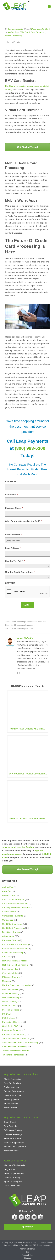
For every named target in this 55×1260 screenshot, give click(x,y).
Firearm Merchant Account (14, 948)
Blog (27, 1252)
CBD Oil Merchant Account (14, 903)
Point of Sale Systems (14, 1091)
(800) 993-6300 (30, 448)
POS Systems (8, 1018)
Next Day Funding (10, 997)
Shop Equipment (11, 1099)
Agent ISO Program (13, 1181)
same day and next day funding (18, 847)
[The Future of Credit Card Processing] (27, 18)
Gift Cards (7, 956)
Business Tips (8, 895)
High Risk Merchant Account (15, 965)
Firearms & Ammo (12, 1138)
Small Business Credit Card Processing (20, 1042)
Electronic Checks (10, 940)
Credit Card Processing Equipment (19, 625)
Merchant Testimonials (14, 1165)
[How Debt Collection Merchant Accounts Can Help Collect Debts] (27, 798)
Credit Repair (10, 1122)
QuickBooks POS (10, 1026)
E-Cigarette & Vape (13, 1130)
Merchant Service (10, 989)
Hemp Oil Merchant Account (15, 961)
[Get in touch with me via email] (18, 673)
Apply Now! (27, 1227)
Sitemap (27, 1258)
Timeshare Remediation (13, 1055)
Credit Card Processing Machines (19, 628)
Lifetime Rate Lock (12, 1095)
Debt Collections (11, 1126)
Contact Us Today (12, 1177)
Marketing (6, 981)
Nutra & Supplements (14, 1142)
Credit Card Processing (13, 928)
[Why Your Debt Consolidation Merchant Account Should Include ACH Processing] (27, 753)
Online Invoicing (11, 1087)
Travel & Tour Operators (15, 1146)
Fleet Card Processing (12, 952)
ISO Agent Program (11, 977)
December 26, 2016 (40, 29)
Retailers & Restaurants (13, 1034)
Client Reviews (9, 912)
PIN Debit (6, 1014)
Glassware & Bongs (13, 1134)
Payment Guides (10, 1006)
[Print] (20, 42)
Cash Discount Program (13, 899)
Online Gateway (9, 1001)
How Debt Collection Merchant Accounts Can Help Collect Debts (28, 819)
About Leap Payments (14, 1173)
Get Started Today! (27, 147)
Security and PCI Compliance (15, 1038)
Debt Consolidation (11, 932)
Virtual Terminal (11, 1103)
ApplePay (6, 891)
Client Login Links (12, 1186)
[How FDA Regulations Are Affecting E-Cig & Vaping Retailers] (27, 708)
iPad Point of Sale (10, 973)
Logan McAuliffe (15, 29)
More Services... (11, 1107)
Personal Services (10, 1010)
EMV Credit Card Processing (33, 32)
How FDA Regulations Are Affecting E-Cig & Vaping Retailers (28, 729)
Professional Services (12, 1022)
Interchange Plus (10, 969)
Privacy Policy (27, 1255)
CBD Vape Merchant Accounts (16, 907)
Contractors (7, 920)
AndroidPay (13, 32)
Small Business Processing (14, 1046)
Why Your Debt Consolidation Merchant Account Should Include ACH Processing (28, 774)
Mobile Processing (13, 35)
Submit (27, 605)
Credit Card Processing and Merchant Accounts (25, 622)
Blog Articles (9, 1169)
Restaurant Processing (12, 1030)
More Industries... (12, 1150)
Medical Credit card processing (16, 985)
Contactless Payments (12, 916)
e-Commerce (8, 936)
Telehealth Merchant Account (15, 1050)
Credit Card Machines (12, 924)
